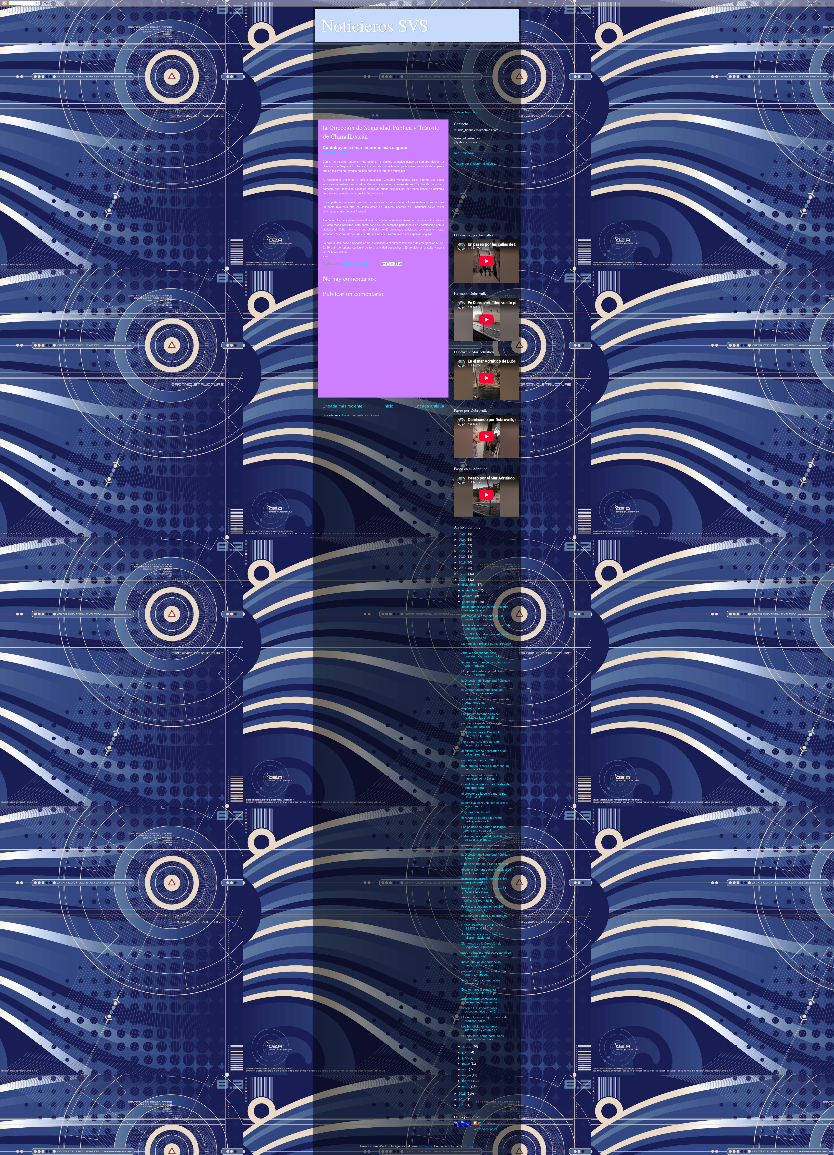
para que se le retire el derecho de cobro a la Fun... (485, 767)
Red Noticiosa (463, 153)
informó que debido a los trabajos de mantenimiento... (484, 917)
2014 (463, 1099)
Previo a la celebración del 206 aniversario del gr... (482, 908)
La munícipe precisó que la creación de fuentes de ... (486, 645)
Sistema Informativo (466, 112)
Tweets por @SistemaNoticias (474, 163)
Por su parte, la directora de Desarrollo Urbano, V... (480, 743)
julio (465, 1052)
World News (486, 1123)
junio (466, 1058)
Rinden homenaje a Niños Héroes (484, 863)
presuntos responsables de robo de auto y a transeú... (485, 972)
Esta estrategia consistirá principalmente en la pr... (479, 991)
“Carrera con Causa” (475, 812)
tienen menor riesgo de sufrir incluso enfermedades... (486, 664)
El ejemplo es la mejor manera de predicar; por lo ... (484, 1019)
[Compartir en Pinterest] (400, 264)
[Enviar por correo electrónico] (384, 264)
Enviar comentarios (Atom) (360, 415)
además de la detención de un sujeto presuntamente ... (482, 617)
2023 (463, 545)
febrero (467, 1080)
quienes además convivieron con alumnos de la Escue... (483, 847)
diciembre (469, 584)
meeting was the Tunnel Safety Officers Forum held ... (482, 899)
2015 (463, 1093)
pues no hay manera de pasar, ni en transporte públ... (486, 954)
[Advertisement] (417, 73)
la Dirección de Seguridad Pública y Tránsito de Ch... (485, 682)
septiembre (470, 601)
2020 (463, 556)
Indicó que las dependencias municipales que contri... (481, 963)
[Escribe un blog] (388, 264)
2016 (463, 579)
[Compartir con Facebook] (396, 264)
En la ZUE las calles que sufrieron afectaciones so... (484, 636)
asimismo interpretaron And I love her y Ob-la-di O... (484, 880)
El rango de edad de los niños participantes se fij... (481, 819)
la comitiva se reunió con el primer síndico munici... (484, 804)
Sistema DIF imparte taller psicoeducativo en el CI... (480, 1009)
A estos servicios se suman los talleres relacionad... (482, 936)
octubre (467, 596)
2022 (463, 551)
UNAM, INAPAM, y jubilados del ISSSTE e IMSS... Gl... (483, 926)
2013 (463, 1105)
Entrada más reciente (342, 406)
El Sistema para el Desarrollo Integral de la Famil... (481, 734)
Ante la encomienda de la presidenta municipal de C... (482, 654)
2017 (463, 573)
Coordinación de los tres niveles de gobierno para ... (485, 786)
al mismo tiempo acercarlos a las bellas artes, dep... (483, 752)
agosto (467, 1046)
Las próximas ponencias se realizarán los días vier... (480, 715)
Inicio (388, 406)
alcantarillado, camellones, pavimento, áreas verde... (480, 1000)
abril (465, 1069)
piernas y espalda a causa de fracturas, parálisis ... (481, 725)
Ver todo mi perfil (485, 1129)
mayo (466, 1063)
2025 (463, 533)
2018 (463, 568)
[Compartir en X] (392, 264)
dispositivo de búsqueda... (479, 708)
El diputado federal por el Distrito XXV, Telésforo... (483, 673)
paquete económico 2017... (480, 760)
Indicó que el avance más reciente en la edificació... (484, 608)
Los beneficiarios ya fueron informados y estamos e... (480, 1028)
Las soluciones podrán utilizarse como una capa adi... (483, 828)
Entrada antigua (429, 406)
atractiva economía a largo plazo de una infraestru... (486, 627)
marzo (467, 1075)
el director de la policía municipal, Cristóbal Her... (484, 795)
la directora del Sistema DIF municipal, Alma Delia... (480, 777)
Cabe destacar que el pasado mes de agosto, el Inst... (485, 838)
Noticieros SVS (374, 24)
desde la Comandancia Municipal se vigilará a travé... (486, 871)
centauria (425, 1146)
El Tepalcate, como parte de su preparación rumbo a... (482, 1037)
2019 (463, 562)
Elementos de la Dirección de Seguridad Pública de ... (481, 945)
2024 (463, 539)
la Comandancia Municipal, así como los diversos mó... (482, 691)
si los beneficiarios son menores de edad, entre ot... (485, 701)
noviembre (470, 590)
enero (466, 1086)
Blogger (468, 1146)
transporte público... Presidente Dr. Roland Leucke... (485, 890)
